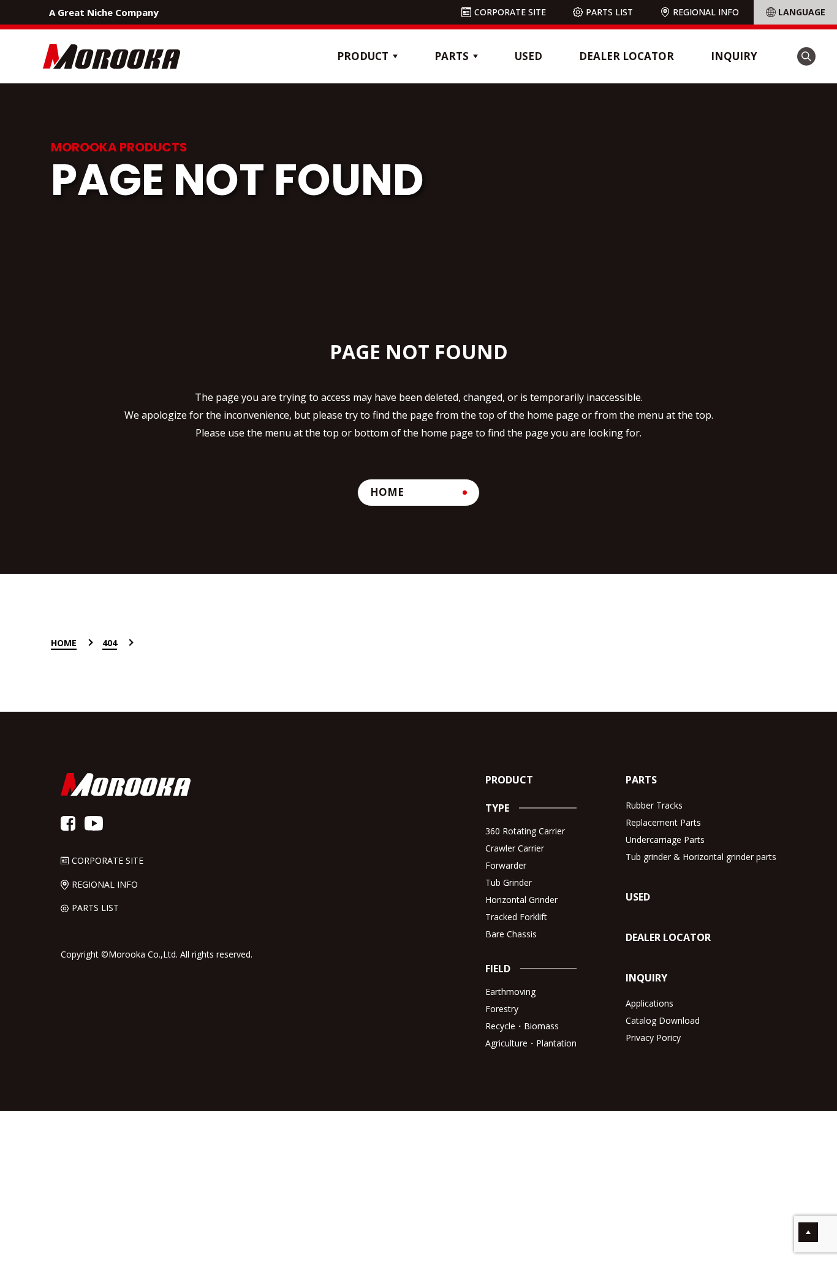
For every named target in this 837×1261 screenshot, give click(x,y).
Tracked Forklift (516, 917)
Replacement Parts (663, 822)
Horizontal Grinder (521, 899)
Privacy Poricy (653, 1037)
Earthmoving (510, 991)
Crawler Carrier (514, 848)
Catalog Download (663, 1020)
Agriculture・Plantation (531, 1043)
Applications (649, 1003)
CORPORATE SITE (510, 12)
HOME (387, 492)
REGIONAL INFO (706, 12)
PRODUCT (509, 780)
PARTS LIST (609, 12)
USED (528, 56)
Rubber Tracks (654, 805)
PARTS (641, 780)
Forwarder (505, 865)
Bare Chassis (511, 934)
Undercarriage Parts (665, 839)
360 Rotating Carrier (525, 831)
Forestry (501, 1009)
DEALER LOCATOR (626, 56)
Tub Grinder (508, 882)
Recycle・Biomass (522, 1026)
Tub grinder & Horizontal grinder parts (701, 857)
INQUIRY (734, 56)
